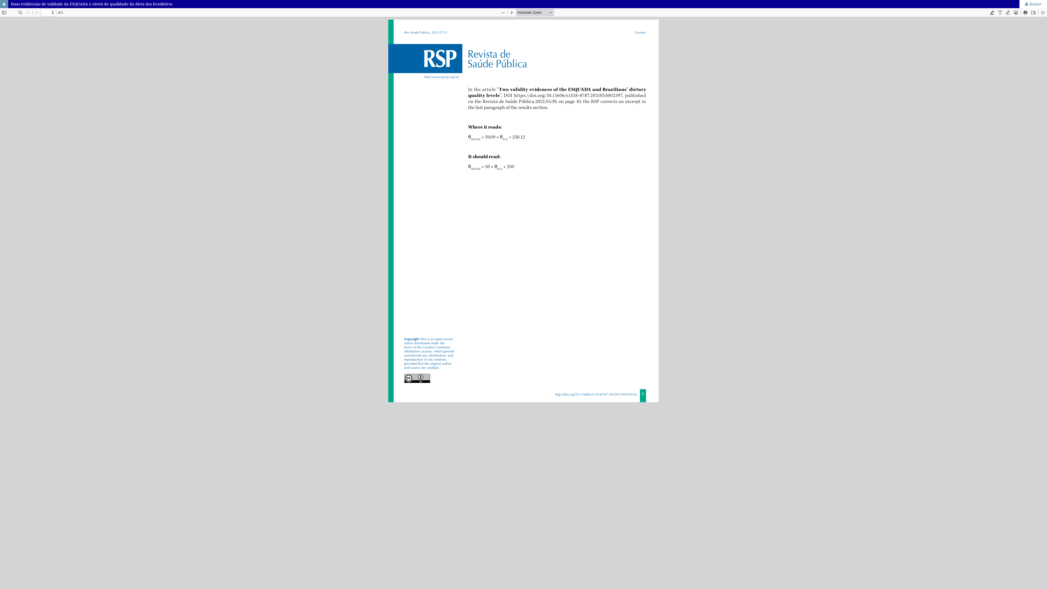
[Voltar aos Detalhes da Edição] (4, 4)
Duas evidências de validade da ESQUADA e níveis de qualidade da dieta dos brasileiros (91, 4)
